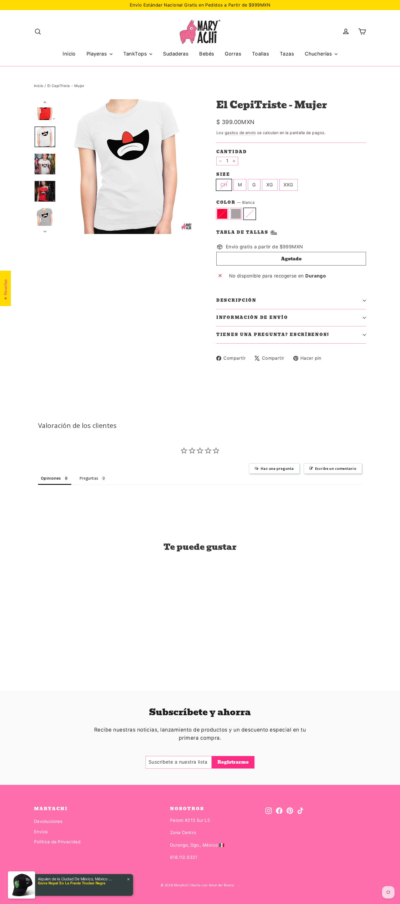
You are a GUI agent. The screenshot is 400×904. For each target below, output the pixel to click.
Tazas (287, 54)
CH (223, 184)
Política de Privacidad (57, 841)
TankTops (135, 54)
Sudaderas (175, 54)
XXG (288, 184)
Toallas (260, 54)
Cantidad (231, 152)
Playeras (97, 54)
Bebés (206, 54)
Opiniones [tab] (51, 478)
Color (235, 202)
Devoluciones (48, 821)
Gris (236, 213)
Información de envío (252, 317)
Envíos (41, 831)
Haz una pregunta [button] (277, 468)
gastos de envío (240, 132)
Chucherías (319, 54)
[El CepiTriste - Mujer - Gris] (44, 649)
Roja (222, 213)
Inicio (69, 54)
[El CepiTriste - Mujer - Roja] (37, 649)
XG (269, 184)
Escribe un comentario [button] (335, 468)
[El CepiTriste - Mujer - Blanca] (51, 649)
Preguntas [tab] (89, 478)
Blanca (250, 213)
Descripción (236, 300)
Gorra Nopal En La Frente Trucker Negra (71, 883)
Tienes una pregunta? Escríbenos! (273, 335)
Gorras (233, 54)
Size (223, 174)
